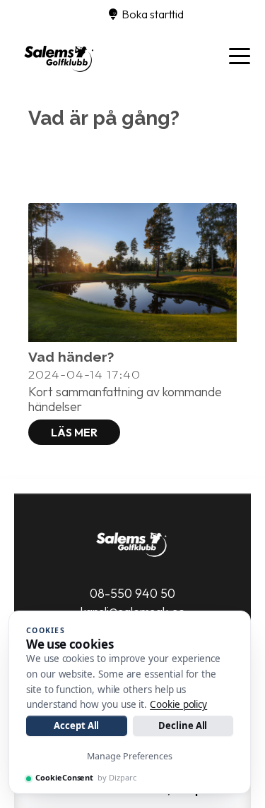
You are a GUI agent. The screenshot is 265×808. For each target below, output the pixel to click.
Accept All (76, 725)
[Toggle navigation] (239, 55)
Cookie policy (178, 704)
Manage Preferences (129, 756)
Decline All (182, 725)
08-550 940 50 (132, 593)
